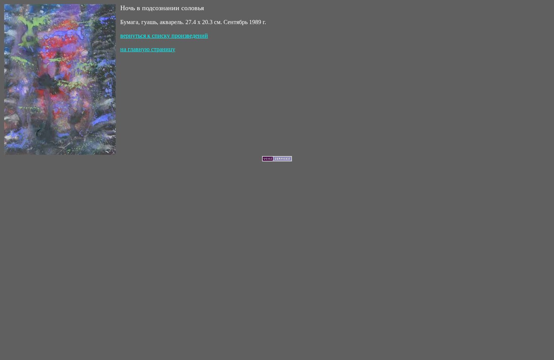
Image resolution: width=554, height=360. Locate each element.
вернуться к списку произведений (164, 35)
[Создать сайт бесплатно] (277, 159)
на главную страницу (147, 49)
